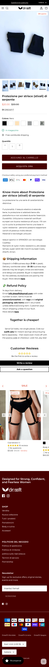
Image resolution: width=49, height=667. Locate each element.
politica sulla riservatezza (13, 554)
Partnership (7, 562)
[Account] (40, 8)
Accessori (6, 530)
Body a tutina (8, 526)
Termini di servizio (10, 558)
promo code (11, 338)
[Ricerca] (8, 8)
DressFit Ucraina (24, 635)
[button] (13, 445)
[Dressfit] (24, 8)
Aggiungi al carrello (24, 157)
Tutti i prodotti (8, 518)
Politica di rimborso (11, 550)
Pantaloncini (8, 522)
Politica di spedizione (12, 546)
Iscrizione (10, 596)
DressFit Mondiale (9, 635)
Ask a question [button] (24, 369)
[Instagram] (8, 495)
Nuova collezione (10, 514)
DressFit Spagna (40, 635)
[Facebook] (3, 495)
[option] (24, 45)
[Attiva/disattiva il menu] (3, 8)
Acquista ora (24, 166)
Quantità (6, 141)
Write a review (24, 363)
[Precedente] (4, 415)
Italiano (7, 652)
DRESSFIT (9, 109)
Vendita (5, 510)
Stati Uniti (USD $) (12, 644)
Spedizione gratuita (19, 3)
